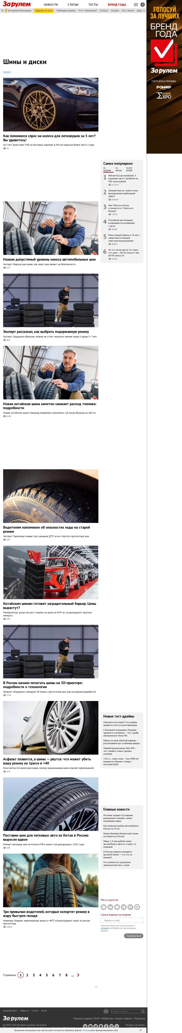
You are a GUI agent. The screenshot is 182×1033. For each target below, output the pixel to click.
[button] (140, 1030)
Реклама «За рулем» (135, 1024)
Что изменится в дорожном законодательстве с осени (117, 863)
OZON (96, 1018)
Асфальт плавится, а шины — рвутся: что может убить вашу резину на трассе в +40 (47, 761)
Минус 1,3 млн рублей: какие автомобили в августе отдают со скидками (119, 844)
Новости (51, 5)
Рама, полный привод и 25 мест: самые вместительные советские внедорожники (124, 238)
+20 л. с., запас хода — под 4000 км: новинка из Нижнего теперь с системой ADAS (121, 761)
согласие (105, 928)
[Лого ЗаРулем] (16, 4)
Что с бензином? (87, 10)
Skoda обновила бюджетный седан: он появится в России (120, 835)
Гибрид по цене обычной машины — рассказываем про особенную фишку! (121, 742)
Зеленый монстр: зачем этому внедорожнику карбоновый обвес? (123, 193)
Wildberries (107, 1018)
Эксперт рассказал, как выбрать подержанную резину (46, 331)
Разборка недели (66, 10)
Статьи (73, 5)
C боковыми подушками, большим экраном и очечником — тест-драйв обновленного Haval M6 (120, 732)
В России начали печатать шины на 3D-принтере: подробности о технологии (43, 684)
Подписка (140, 1018)
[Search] (142, 1011)
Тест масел (128, 10)
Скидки (115, 10)
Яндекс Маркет (124, 1018)
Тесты (93, 5)
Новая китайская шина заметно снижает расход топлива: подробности (49, 405)
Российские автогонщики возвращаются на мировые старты (121, 223)
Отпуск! (104, 10)
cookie (85, 1030)
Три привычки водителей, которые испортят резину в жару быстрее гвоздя (46, 913)
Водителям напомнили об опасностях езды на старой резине (46, 529)
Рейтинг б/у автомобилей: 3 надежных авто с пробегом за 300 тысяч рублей (123, 178)
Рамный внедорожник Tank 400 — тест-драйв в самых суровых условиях (119, 751)
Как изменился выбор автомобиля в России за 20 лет (121, 827)
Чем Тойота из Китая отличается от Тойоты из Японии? (120, 208)
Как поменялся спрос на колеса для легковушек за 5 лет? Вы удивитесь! (49, 137)
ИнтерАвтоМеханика (19, 10)
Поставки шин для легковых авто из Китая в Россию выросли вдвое (45, 837)
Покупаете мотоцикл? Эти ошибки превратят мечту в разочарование (120, 723)
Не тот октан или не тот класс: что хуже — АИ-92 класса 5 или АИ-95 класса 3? (123, 252)
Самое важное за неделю (116, 914)
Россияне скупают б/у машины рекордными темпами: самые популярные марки (118, 818)
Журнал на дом (43, 10)
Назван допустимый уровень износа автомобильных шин (49, 259)
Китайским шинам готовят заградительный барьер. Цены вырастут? (49, 605)
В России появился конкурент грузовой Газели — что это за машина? (117, 854)
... (72, 975)
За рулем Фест (10, 1010)
